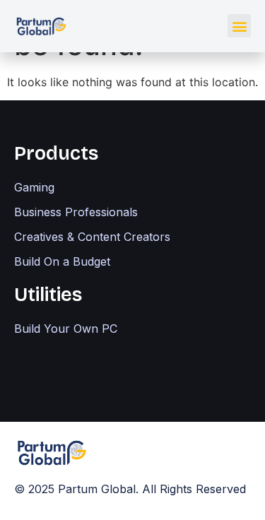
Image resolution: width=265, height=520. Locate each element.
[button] (239, 25)
